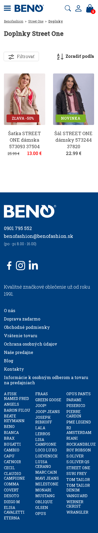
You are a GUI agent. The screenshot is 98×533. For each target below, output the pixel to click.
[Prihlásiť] (78, 8)
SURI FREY (76, 473)
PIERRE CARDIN (73, 414)
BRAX (9, 438)
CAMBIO (11, 450)
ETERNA (12, 517)
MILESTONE (46, 484)
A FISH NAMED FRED (16, 396)
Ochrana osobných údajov (30, 344)
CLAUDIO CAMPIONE (14, 476)
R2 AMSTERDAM (78, 430)
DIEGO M (12, 501)
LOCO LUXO (46, 450)
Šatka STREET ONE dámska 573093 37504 (24, 140)
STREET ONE (78, 467)
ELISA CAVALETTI (14, 510)
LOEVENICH (46, 456)
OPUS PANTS (78, 393)
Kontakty (14, 369)
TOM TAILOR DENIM (78, 487)
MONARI (43, 490)
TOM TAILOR (78, 479)
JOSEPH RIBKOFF (43, 420)
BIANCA (11, 432)
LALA (40, 427)
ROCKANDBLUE (81, 444)
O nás (9, 310)
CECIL (9, 467)
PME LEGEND (78, 422)
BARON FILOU (17, 410)
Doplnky (55, 21)
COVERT (11, 490)
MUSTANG (45, 495)
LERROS (42, 433)
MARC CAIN (46, 472)
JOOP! (40, 405)
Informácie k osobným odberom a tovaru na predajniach (46, 380)
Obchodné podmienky (27, 327)
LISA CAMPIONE (45, 442)
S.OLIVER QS (77, 461)
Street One (35, 21)
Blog (8, 360)
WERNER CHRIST (74, 504)
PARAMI (74, 399)
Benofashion (13, 21)
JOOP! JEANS (47, 411)
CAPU (9, 456)
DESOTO (11, 495)
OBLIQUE (44, 501)
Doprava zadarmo (22, 319)
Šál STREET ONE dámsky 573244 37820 (73, 140)
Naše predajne (18, 352)
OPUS (40, 513)
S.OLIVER (75, 456)
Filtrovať (25, 56)
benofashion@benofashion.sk (38, 236)
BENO (9, 426)
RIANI (72, 438)
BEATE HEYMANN (14, 418)
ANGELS (11, 404)
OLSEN (41, 507)
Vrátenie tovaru (20, 335)
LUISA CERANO (43, 464)
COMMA (11, 484)
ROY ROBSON (78, 450)
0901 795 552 (18, 228)
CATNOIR (12, 461)
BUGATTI (12, 444)
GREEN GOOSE (48, 399)
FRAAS (41, 393)
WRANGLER (77, 512)
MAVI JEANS (47, 478)
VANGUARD (77, 495)
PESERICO (75, 405)
